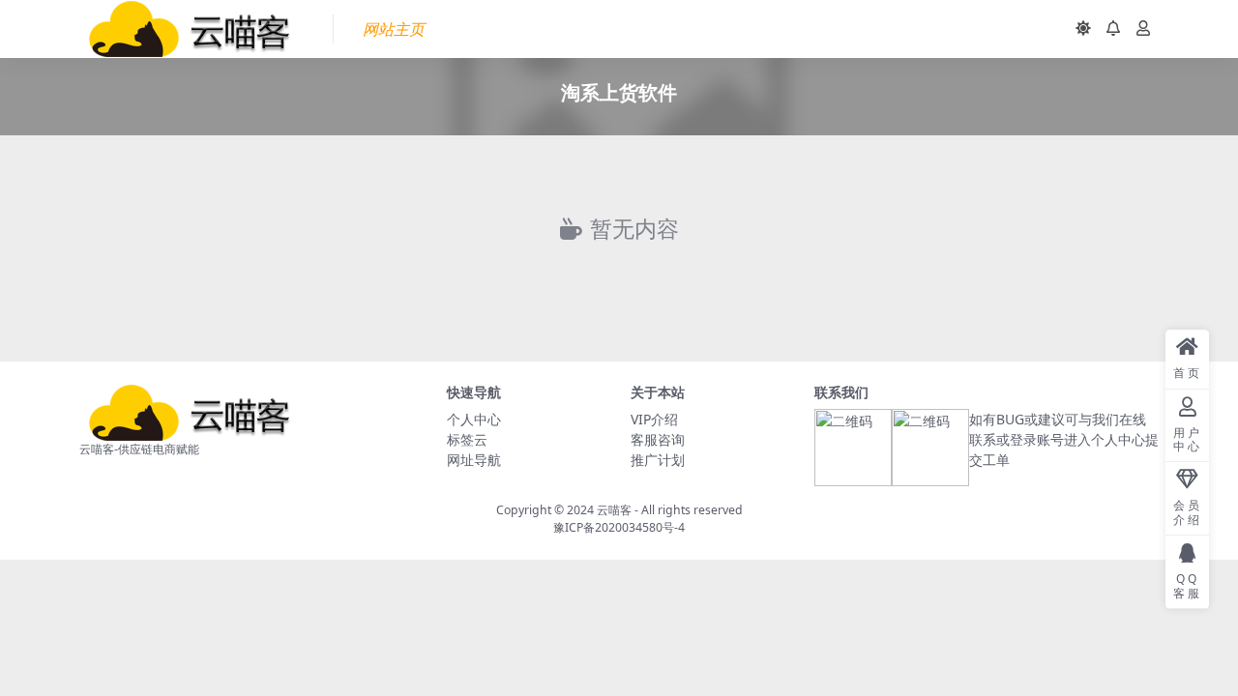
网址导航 (474, 459)
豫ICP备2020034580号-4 (619, 527)
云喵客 (614, 510)
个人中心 (474, 419)
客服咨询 (658, 439)
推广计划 (658, 459)
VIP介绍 (654, 419)
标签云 (467, 439)
